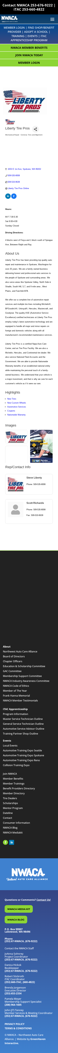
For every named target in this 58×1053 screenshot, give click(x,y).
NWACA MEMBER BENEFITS (29, 47)
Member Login (14, 27)
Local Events (10, 745)
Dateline (8, 813)
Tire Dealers (10, 798)
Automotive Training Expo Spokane (23, 755)
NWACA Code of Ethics (16, 685)
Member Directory (14, 793)
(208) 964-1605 (13, 1004)
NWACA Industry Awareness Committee (26, 681)
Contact (7, 818)
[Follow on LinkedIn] (11, 842)
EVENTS (33, 36)
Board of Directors (14, 656)
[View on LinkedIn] (8, 198)
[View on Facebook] (14, 198)
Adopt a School (36, 32)
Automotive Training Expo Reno (21, 760)
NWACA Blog (10, 827)
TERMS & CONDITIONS (18, 1028)
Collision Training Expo (16, 765)
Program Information (15, 714)
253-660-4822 (33, 9)
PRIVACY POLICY (14, 1024)
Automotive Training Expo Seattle (22, 750)
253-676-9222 (41, 5)
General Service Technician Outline (23, 723)
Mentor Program (13, 808)
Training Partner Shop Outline (20, 733)
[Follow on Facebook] (5, 842)
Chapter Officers (12, 661)
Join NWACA (10, 773)
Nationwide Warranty (16, 415)
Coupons (11, 411)
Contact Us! (44, 899)
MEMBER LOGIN (29, 62)
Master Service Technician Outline (23, 719)
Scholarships (10, 803)
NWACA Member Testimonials (20, 700)
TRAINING (17, 36)
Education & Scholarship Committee (24, 666)
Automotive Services (16, 407)
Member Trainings (13, 783)
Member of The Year (15, 690)
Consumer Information (16, 822)
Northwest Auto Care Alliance (20, 651)
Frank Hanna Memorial (16, 695)
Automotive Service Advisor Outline (23, 728)
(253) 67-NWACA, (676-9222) (21, 959)
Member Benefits (13, 778)
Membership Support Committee (22, 676)
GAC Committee (12, 671)
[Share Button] (35, 129)
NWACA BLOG (15, 919)
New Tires (11, 399)
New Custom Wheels (16, 403)
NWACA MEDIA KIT (18, 909)
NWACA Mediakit (13, 832)
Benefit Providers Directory (19, 788)
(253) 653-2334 (13, 993)
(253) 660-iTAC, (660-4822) (20, 982)
